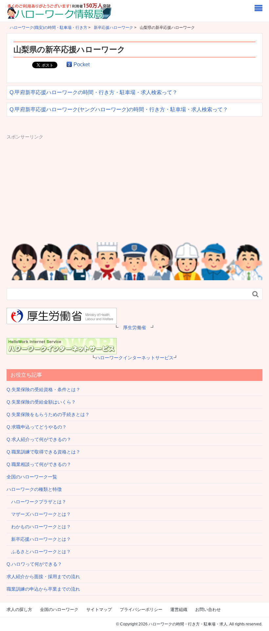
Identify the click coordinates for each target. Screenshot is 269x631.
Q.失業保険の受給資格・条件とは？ (43, 389)
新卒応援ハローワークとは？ (39, 539)
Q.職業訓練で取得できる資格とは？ (43, 451)
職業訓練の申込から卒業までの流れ (43, 589)
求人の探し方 (19, 609)
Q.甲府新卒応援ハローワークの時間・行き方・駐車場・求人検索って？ (93, 92)
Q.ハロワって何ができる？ (34, 564)
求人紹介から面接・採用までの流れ (43, 576)
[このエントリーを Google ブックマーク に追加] (69, 64)
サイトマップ (99, 609)
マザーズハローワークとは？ (39, 514)
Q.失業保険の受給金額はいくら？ (41, 402)
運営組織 (178, 609)
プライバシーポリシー (141, 609)
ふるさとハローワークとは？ (39, 551)
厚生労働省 (134, 327)
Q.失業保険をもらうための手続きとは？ (48, 414)
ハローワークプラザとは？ (36, 501)
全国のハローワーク (59, 609)
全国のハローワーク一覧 (32, 476)
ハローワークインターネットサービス (134, 357)
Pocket (81, 64)
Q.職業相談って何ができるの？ (39, 464)
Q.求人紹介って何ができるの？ (39, 439)
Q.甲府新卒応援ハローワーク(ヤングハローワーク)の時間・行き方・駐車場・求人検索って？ (119, 109)
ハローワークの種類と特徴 (34, 489)
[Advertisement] (62, 186)
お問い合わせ (208, 609)
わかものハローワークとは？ (39, 526)
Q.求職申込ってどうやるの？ (37, 427)
